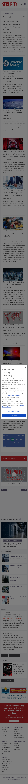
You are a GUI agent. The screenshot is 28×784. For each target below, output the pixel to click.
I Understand (14, 415)
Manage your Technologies (14, 411)
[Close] (25, 367)
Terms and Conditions (13, 396)
